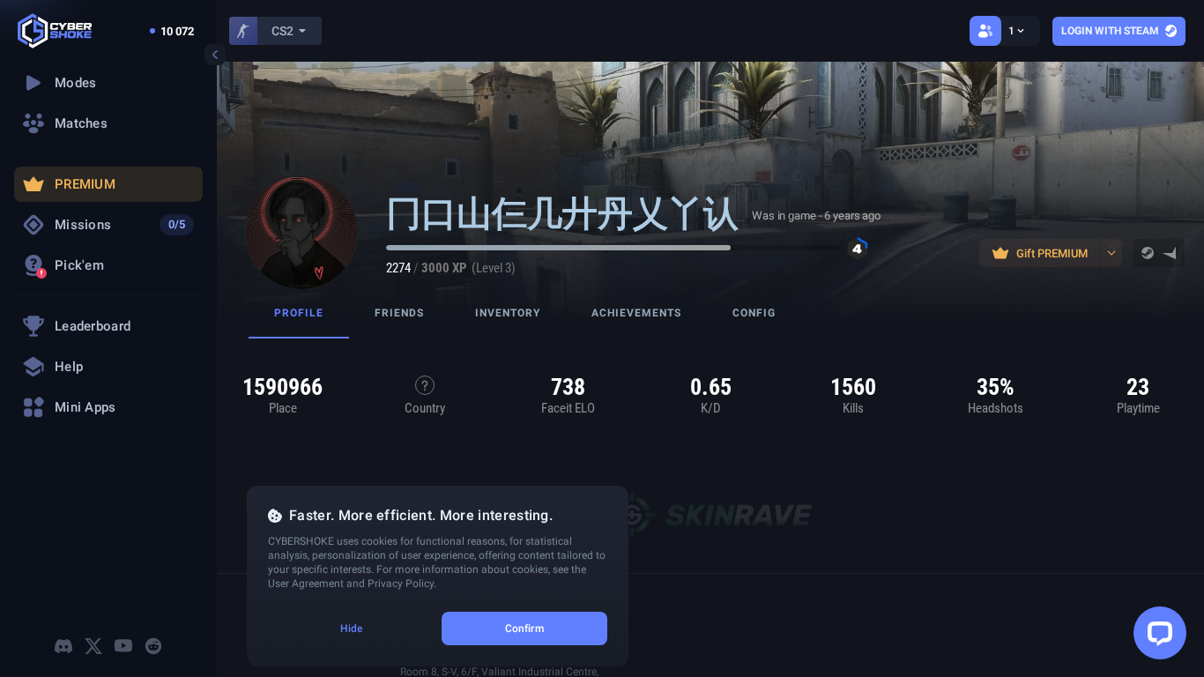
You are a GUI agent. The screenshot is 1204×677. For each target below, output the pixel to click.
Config (754, 313)
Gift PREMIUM (1052, 253)
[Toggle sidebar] (215, 54)
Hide (351, 628)
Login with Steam (1110, 31)
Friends (399, 313)
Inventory (507, 313)
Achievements (636, 313)
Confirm (524, 628)
